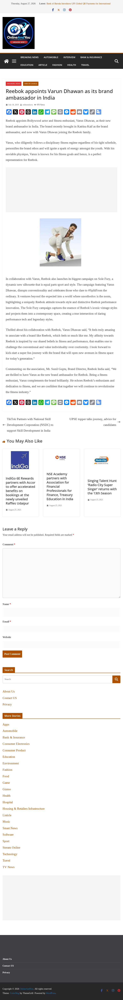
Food (6, 776)
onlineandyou (28, 105)
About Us (9, 691)
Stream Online (11, 847)
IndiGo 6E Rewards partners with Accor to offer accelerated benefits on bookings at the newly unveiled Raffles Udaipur (20, 490)
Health (71, 64)
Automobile (51, 57)
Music (6, 821)
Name (7, 604)
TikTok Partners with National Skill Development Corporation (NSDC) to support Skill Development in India (30, 424)
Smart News (10, 828)
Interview (69, 57)
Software (8, 834)
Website (7, 637)
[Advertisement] (61, 189)
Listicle (7, 815)
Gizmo (7, 789)
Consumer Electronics (16, 743)
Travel (85, 64)
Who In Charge (30, 84)
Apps (6, 724)
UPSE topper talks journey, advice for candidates (93, 422)
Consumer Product (14, 750)
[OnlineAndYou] (6, 61)
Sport (6, 841)
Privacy (7, 704)
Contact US (10, 698)
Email (7, 621)
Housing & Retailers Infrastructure (24, 808)
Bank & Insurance (91, 57)
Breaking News (29, 57)
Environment (11, 763)
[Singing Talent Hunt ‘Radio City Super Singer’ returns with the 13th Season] (102, 451)
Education (26, 64)
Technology (10, 854)
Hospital (8, 802)
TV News (8, 867)
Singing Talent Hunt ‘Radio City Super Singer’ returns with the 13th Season (102, 487)
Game (6, 782)
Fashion (57, 64)
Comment (9, 544)
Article (42, 64)
